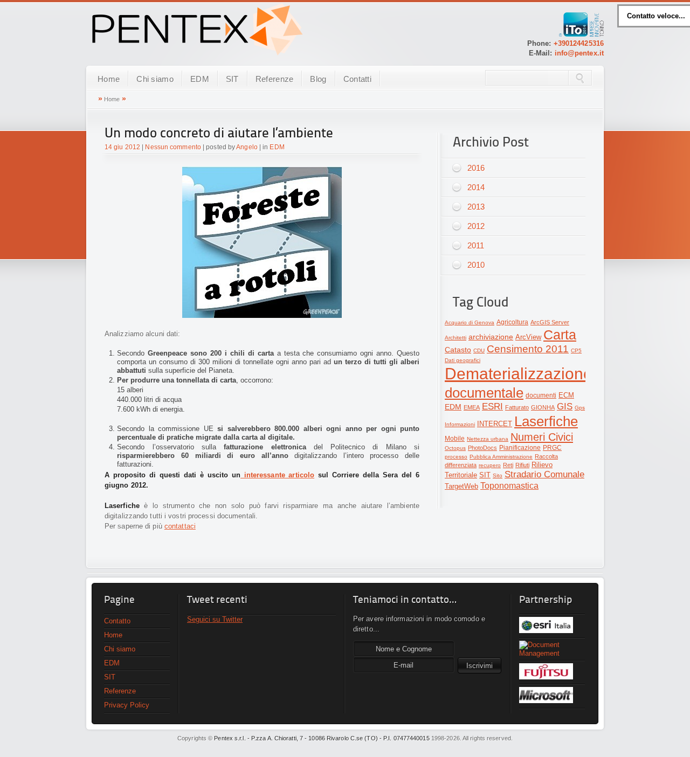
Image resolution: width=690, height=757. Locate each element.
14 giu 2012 (122, 147)
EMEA (472, 407)
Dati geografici (462, 360)
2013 (476, 206)
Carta (559, 334)
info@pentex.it (579, 53)
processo (456, 457)
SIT (232, 79)
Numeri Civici (541, 436)
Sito (497, 475)
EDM (199, 79)
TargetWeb (461, 486)
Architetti (455, 338)
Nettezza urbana (487, 439)
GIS (564, 406)
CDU (479, 350)
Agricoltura (512, 322)
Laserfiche (546, 421)
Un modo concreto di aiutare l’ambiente (219, 134)
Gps (580, 408)
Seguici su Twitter (215, 619)
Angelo (247, 147)
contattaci (180, 526)
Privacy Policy (126, 705)
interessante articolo (277, 475)
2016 (476, 167)
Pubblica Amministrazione (501, 457)
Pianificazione (520, 448)
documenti (541, 395)
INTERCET (494, 424)
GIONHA (543, 407)
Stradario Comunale (544, 474)
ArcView (528, 337)
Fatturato (517, 407)
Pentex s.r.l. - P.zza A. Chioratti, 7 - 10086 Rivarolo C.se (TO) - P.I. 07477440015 (321, 738)
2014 (476, 187)
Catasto (458, 350)
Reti (508, 465)
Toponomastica (509, 485)
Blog (318, 79)
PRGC (552, 448)
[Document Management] (552, 649)
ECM (566, 395)
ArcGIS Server (549, 322)
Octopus (455, 448)
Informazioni (460, 424)
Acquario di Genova (469, 322)
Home (109, 79)
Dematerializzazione (518, 374)
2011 (475, 245)
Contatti (357, 79)
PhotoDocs (482, 448)
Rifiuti (522, 465)
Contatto (117, 621)
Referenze (275, 79)
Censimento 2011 (528, 349)
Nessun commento (173, 147)
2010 (476, 264)
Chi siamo (155, 79)
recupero (490, 465)
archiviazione (490, 337)
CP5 (576, 350)
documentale (484, 393)
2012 (476, 226)
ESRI (492, 406)
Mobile (455, 438)
